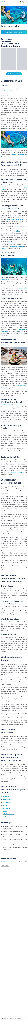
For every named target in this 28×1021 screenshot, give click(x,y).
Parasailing (6, 808)
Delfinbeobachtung (9, 814)
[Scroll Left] (22, 42)
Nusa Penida (23, 288)
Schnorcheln (5, 280)
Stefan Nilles (4, 95)
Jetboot (5, 811)
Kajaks (18, 231)
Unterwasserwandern (17, 246)
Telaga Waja (6, 797)
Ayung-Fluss (6, 802)
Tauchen (3, 249)
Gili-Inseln (13, 472)
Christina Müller (8, 91)
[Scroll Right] (25, 42)
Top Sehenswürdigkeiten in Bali (8, 861)
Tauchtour (19, 405)
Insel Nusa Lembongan (15, 219)
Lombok (21, 472)
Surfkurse (6, 817)
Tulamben (7, 405)
